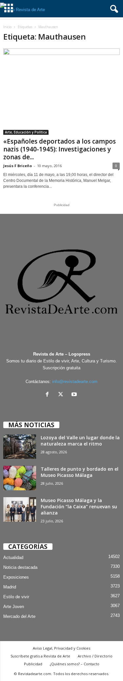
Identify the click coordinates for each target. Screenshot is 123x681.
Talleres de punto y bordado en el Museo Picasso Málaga (79, 472)
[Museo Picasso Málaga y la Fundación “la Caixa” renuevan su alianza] (19, 509)
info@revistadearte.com (74, 381)
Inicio (7, 27)
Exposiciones (16, 577)
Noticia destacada (20, 567)
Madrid (9, 587)
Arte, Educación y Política (26, 132)
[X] (62, 395)
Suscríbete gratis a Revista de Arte (40, 656)
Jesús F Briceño (17, 165)
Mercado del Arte (19, 616)
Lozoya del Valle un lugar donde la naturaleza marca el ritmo (80, 440)
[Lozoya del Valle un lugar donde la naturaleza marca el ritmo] (19, 446)
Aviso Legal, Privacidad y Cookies (61, 648)
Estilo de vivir (16, 596)
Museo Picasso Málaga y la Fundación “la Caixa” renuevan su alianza (79, 506)
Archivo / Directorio (95, 656)
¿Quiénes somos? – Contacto (74, 663)
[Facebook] (48, 395)
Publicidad (33, 663)
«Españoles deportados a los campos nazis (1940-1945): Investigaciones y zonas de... (59, 149)
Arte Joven (13, 606)
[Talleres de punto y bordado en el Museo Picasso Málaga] (19, 478)
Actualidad (13, 557)
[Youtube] (75, 395)
